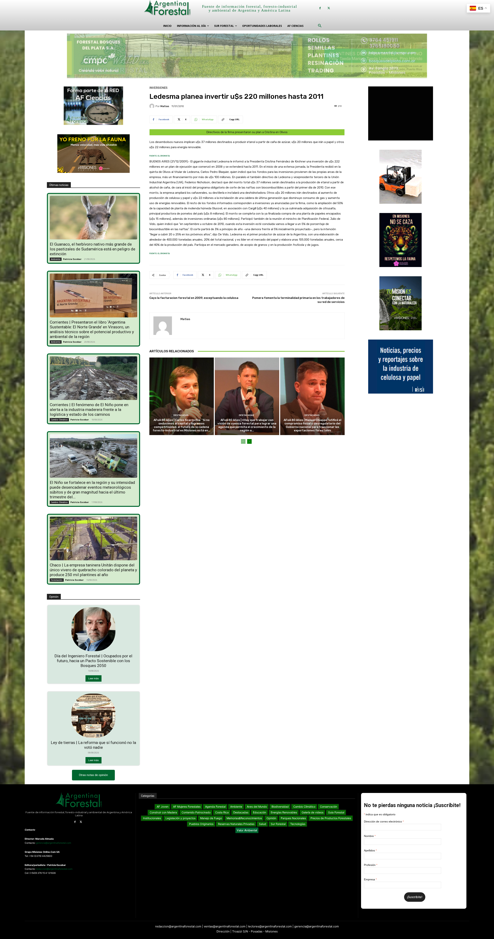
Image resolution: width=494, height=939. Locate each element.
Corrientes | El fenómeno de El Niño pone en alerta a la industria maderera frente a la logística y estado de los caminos (89, 409)
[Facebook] (320, 8)
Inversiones (158, 87)
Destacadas (181, 415)
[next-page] (249, 441)
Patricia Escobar (72, 259)
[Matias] (152, 106)
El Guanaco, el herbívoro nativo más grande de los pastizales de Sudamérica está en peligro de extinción (92, 249)
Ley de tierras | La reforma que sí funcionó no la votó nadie (93, 745)
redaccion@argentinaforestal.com (54, 868)
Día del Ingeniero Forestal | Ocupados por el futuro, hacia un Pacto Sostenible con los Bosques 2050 (93, 661)
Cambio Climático (59, 419)
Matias (164, 106)
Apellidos (370, 850)
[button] (319, 25)
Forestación (57, 580)
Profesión (370, 864)
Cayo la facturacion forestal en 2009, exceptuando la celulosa (193, 298)
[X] (328, 8)
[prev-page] (243, 441)
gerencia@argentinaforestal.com (53, 842)
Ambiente (55, 259)
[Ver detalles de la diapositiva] (247, 56)
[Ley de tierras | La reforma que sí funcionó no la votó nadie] (93, 716)
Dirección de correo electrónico (384, 821)
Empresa (370, 879)
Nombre (370, 836)
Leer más (93, 678)
